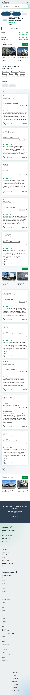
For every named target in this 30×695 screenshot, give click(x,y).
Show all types (5, 560)
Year (23, 14)
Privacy (15, 687)
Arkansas (4, 586)
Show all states (5, 630)
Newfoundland (5, 647)
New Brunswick (5, 644)
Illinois (3, 610)
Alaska (3, 580)
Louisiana (4, 623)
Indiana (3, 613)
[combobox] (15, 6)
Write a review (14, 28)
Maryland (4, 629)
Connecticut (4, 594)
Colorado (4, 591)
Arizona (3, 583)
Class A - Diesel (5, 14)
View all (25, 44)
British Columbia (5, 638)
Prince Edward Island (6, 654)
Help (15, 675)
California (4, 588)
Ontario (3, 652)
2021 (3, 532)
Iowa (3, 615)
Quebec (3, 657)
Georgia (3, 605)
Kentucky (4, 621)
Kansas (3, 618)
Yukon (3, 665)
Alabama (4, 577)
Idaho (3, 607)
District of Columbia (6, 599)
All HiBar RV (16, 14)
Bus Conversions (5, 546)
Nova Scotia (4, 649)
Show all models (6, 565)
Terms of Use (15, 684)
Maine (3, 626)
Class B (3, 557)
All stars (12, 85)
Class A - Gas (5, 554)
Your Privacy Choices (15, 690)
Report (25, 123)
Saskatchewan (5, 660)
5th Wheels (4, 541)
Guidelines (15, 678)
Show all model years (7, 535)
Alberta (3, 636)
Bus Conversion (5, 544)
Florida (3, 602)
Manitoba (4, 641)
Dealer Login (15, 681)
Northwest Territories (7, 663)
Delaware (4, 596)
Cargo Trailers (5, 549)
